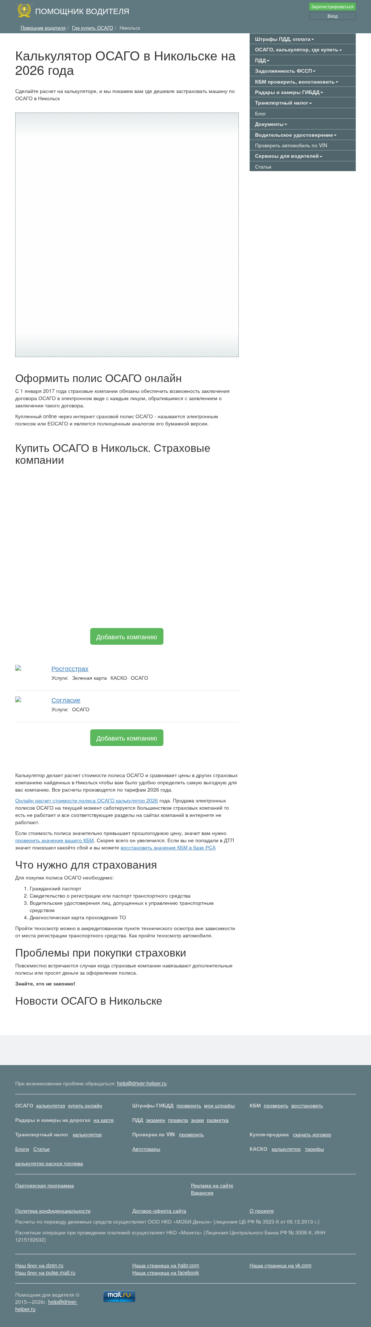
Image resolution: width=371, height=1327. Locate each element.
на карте (103, 1119)
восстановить (307, 1105)
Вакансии (202, 1192)
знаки (197, 1119)
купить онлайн (85, 1105)
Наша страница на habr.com (165, 1265)
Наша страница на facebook (165, 1272)
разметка (218, 1119)
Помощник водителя (82, 10)
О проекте (262, 1210)
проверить (188, 1105)
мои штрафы (219, 1105)
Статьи (263, 166)
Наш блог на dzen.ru (39, 1265)
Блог (260, 113)
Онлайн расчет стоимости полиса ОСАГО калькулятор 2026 (86, 800)
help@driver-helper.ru (142, 1083)
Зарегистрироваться (332, 6)
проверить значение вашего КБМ (54, 840)
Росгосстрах (69, 668)
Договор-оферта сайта (159, 1210)
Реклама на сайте (212, 1185)
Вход (333, 16)
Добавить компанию (126, 636)
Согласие (65, 699)
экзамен (155, 1119)
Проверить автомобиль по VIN (291, 145)
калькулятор (50, 1105)
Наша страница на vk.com (281, 1265)
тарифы (314, 1148)
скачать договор (312, 1134)
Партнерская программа (44, 1185)
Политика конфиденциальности (53, 1210)
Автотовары (146, 1148)
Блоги (22, 1148)
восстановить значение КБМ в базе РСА (168, 847)
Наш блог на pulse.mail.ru (45, 1272)
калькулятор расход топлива (49, 1163)
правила (178, 1119)
